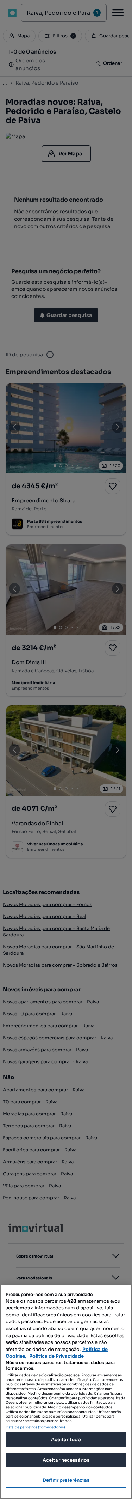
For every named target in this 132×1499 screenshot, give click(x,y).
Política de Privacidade (56, 1356)
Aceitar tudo (66, 1440)
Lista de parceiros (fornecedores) (35, 1427)
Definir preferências (66, 1480)
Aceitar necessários (66, 1460)
